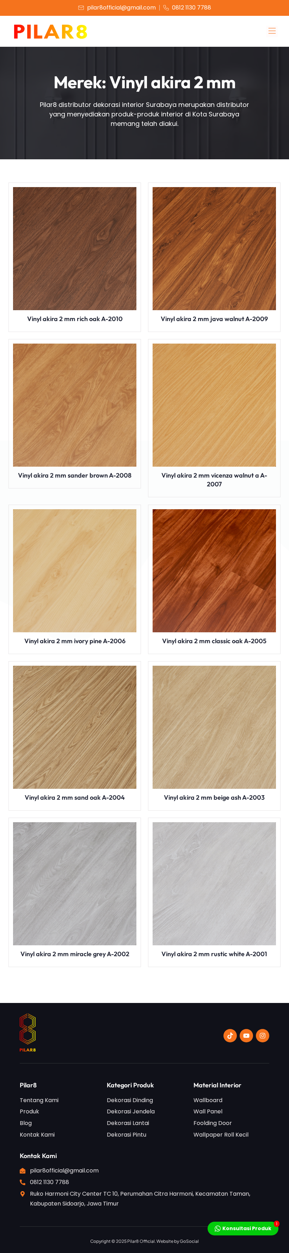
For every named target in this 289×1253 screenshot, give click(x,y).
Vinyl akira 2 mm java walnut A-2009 (214, 319)
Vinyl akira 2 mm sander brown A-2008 (74, 475)
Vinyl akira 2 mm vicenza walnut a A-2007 (214, 479)
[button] (272, 31)
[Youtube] (246, 1035)
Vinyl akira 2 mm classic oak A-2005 (214, 641)
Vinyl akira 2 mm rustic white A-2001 (214, 954)
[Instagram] (262, 1035)
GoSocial (189, 1241)
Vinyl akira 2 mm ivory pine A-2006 (74, 641)
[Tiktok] (230, 1035)
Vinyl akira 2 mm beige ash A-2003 (214, 797)
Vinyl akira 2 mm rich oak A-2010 (75, 319)
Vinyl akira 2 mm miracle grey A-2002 (74, 954)
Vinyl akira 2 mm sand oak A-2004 (75, 797)
